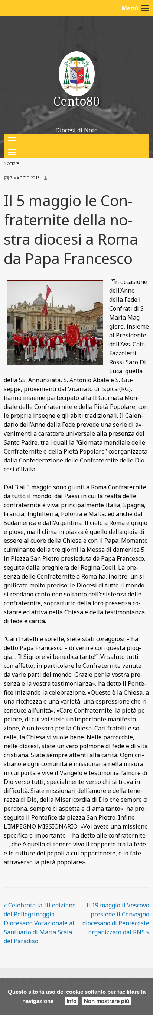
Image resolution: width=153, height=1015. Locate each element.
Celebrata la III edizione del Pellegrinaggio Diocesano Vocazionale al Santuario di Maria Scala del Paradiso (40, 923)
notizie (11, 163)
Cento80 (76, 101)
